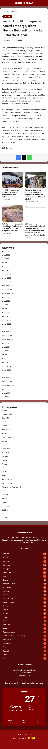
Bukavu (4, 422)
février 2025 (6, 320)
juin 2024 (5, 351)
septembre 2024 (8, 339)
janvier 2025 (6, 324)
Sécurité (5, 495)
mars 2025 (6, 316)
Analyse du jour (7, 414)
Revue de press (7, 479)
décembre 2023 (7, 374)
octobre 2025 (7, 289)
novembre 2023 (7, 378)
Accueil (6, 11)
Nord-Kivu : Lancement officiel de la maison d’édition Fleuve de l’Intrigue (10, 193)
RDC (3, 468)
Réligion (5, 472)
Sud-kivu (5, 510)
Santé (4, 491)
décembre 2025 (7, 282)
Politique (5, 456)
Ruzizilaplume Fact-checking (12, 487)
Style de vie (6, 506)
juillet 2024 (6, 347)
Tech (3, 514)
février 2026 (6, 274)
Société (4, 498)
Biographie (6, 418)
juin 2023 (5, 397)
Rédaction (7, 40)
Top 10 (4, 518)
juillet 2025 (6, 301)
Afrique (4, 410)
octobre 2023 (7, 381)
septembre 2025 (8, 293)
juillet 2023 (6, 393)
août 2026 (5, 251)
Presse (4, 464)
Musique (5, 445)
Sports (4, 502)
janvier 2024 (6, 370)
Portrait (4, 460)
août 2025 (5, 297)
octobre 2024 (7, 335)
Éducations (6, 429)
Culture (4, 426)
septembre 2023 (8, 385)
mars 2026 (6, 270)
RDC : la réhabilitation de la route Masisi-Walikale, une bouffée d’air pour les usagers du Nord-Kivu (12, 227)
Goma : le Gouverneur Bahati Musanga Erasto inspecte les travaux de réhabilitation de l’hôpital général (35, 194)
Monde (4, 441)
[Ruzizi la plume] (24, 3)
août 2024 (5, 343)
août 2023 (5, 389)
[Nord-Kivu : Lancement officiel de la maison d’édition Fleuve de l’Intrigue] (12, 180)
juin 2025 (5, 305)
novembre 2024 (7, 332)
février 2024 (6, 366)
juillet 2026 (6, 255)
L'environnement (8, 437)
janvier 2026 (6, 278)
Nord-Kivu (14, 11)
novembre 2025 (7, 286)
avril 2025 (5, 312)
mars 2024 (6, 362)
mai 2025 (5, 309)
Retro (4, 475)
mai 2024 (5, 355)
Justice (4, 433)
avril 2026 (5, 266)
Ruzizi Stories (7, 483)
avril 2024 (5, 358)
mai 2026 (5, 263)
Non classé (6, 449)
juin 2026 (5, 259)
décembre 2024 (7, 328)
